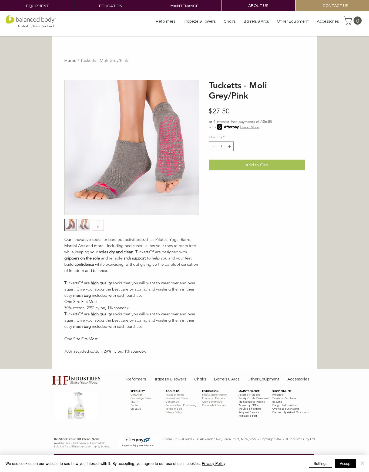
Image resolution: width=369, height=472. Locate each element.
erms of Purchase (285, 398)
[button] (354, 20)
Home (70, 60)
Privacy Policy (213, 463)
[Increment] (230, 146)
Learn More (249, 126)
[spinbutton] (221, 146)
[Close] (362, 463)
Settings (320, 463)
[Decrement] (213, 146)
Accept (345, 463)
